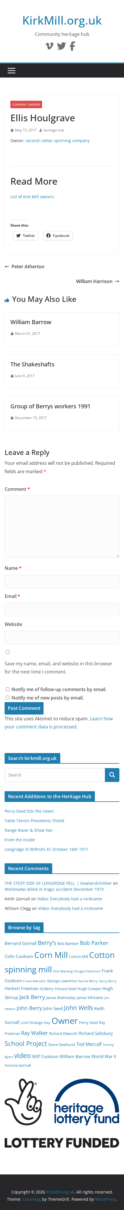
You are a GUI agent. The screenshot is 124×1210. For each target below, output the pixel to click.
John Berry (29, 1008)
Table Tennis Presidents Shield (34, 820)
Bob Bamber (68, 943)
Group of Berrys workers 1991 (50, 406)
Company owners (26, 104)
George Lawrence (62, 980)
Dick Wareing (63, 971)
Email (12, 596)
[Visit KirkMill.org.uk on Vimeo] (49, 48)
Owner (65, 1021)
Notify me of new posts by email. (48, 698)
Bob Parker (94, 943)
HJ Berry (47, 988)
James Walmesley (61, 997)
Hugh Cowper (89, 988)
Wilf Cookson (45, 1056)
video (22, 1055)
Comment (17, 489)
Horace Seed (65, 988)
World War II (103, 1056)
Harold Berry (87, 981)
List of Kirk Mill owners (32, 196)
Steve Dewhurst (61, 1044)
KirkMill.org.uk (62, 20)
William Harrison (94, 281)
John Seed (53, 1008)
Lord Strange (31, 1022)
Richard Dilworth (63, 1033)
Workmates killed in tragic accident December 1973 (54, 889)
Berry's (47, 943)
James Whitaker (90, 997)
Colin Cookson (19, 956)
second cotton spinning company (58, 140)
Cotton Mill (78, 956)
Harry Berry (108, 981)
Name (13, 568)
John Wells (78, 1007)
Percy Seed (88, 1022)
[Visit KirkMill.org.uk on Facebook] (72, 48)
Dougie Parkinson (87, 971)
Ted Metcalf (89, 1044)
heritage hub (54, 130)
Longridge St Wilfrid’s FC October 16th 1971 (46, 849)
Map (47, 1023)
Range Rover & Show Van (29, 830)
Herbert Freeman (22, 988)
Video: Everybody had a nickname (69, 898)
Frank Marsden (34, 981)
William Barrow (30, 322)
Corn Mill (51, 954)
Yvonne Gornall (18, 1065)
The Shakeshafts (32, 364)
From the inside (20, 839)
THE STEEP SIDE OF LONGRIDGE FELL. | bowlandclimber (58, 883)
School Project (26, 1043)
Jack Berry (32, 997)
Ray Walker (34, 1032)
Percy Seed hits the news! (29, 811)
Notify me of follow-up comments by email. (59, 689)
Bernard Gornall (21, 943)
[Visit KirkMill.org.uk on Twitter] (61, 48)
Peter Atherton (28, 266)
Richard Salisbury (96, 1033)
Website (13, 624)
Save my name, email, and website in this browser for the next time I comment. (58, 667)
